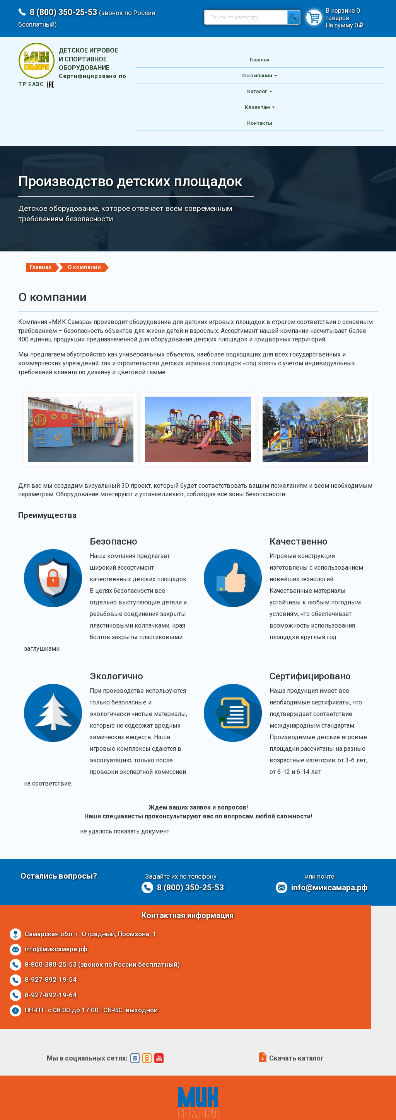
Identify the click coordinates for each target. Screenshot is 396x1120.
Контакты (259, 123)
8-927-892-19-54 (50, 979)
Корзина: (314, 17)
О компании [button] (257, 75)
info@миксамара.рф (328, 887)
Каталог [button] (257, 91)
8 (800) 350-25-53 (189, 887)
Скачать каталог (296, 1058)
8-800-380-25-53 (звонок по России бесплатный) (101, 964)
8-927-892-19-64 (50, 995)
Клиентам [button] (257, 107)
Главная (260, 59)
